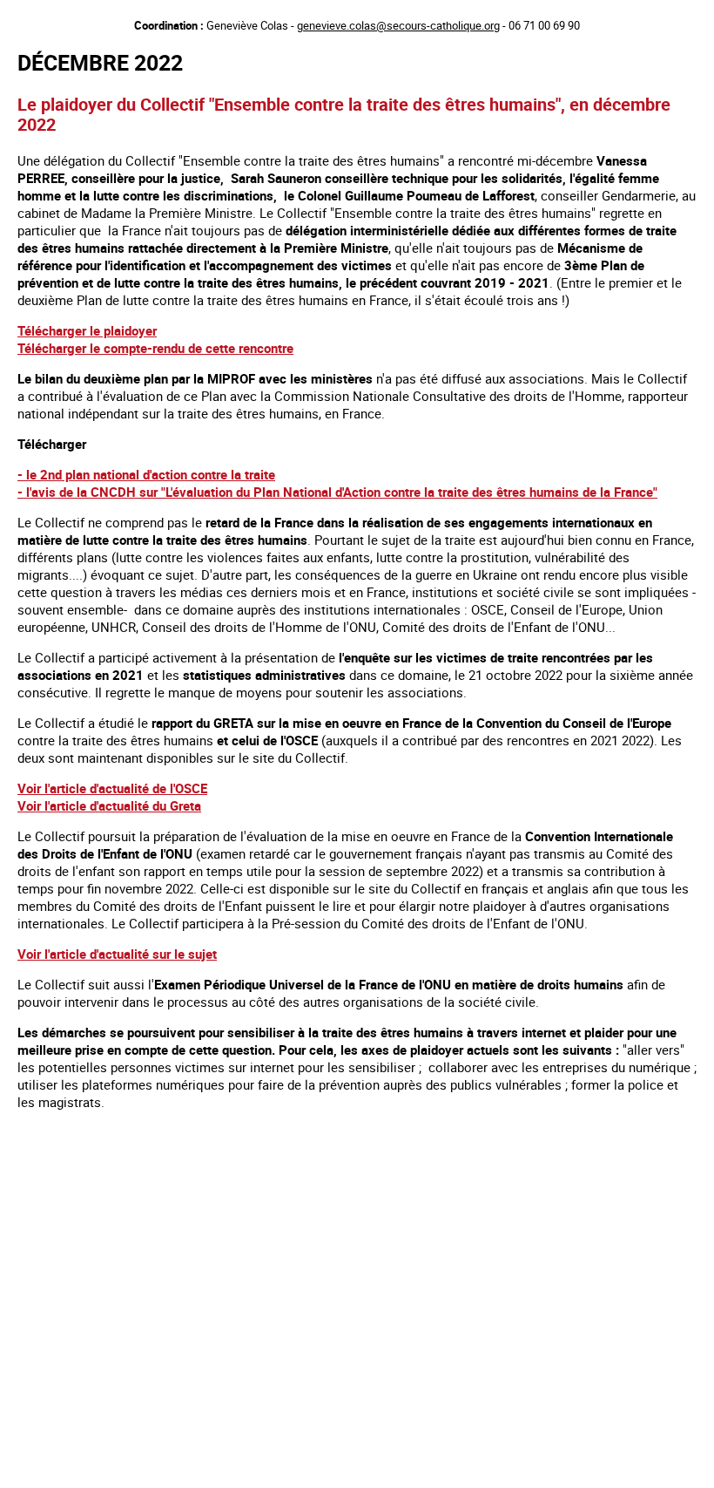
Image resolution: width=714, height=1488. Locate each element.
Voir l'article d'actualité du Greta (109, 805)
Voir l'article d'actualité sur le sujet (117, 953)
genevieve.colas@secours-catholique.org (398, 25)
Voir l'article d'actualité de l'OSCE (112, 788)
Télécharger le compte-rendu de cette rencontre (155, 348)
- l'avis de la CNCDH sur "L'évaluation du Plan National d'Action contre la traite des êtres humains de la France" (337, 491)
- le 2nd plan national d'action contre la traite (146, 474)
